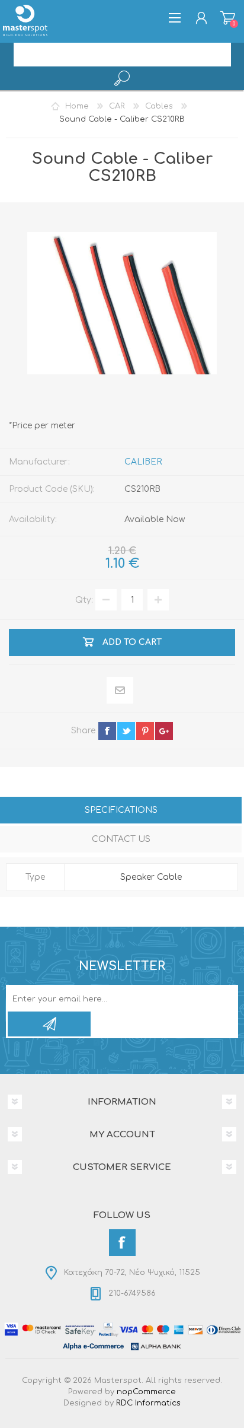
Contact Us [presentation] (121, 839)
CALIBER (143, 461)
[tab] (121, 811)
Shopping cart (227, 18)
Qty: (84, 600)
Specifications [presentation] (121, 810)
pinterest (145, 731)
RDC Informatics (148, 1403)
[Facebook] (122, 1242)
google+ (164, 731)
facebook (107, 731)
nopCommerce (146, 1392)
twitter (126, 731)
